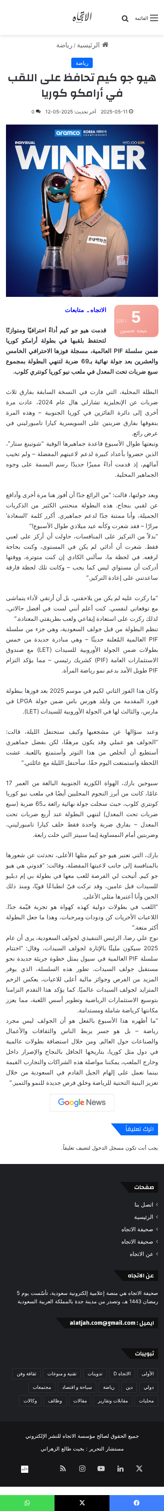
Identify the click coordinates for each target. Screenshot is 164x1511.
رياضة (64, 45)
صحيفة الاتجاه (137, 1229)
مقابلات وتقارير (113, 1401)
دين (129, 1387)
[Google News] (82, 1102)
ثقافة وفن (26, 1373)
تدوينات (95, 1373)
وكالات (30, 1401)
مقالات (80, 1401)
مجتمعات (42, 1387)
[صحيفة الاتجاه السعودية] (82, 17)
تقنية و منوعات (61, 1373)
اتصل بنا (144, 1204)
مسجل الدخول (108, 1147)
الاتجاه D (122, 1373)
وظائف (55, 1401)
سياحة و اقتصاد (77, 1387)
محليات (146, 1401)
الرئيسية (89, 45)
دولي (149, 1387)
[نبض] (43, 1469)
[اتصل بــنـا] (24, 1469)
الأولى (148, 1373)
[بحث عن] (125, 21)
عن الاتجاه (141, 1254)
